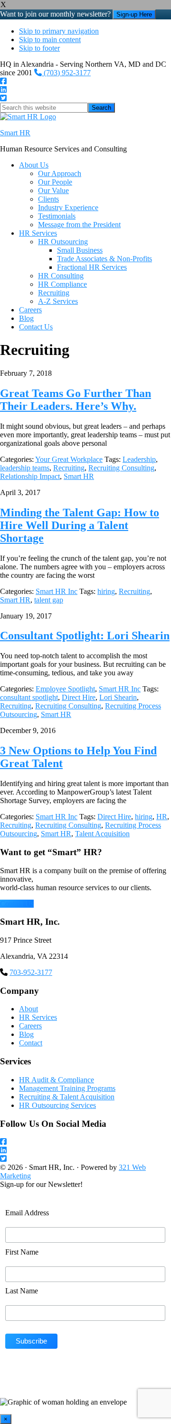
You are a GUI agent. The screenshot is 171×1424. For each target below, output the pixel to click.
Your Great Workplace (69, 459)
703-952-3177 (31, 972)
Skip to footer (39, 48)
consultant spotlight (29, 697)
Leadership (139, 459)
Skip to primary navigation (59, 31)
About (28, 1009)
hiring (106, 591)
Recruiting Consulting (121, 468)
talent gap (48, 600)
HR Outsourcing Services (57, 1105)
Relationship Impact (30, 476)
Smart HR (15, 133)
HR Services (38, 1017)
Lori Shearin (118, 697)
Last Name (21, 1291)
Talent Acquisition (102, 834)
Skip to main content (50, 39)
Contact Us (17, 904)
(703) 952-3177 (66, 73)
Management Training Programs (67, 1088)
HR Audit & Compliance (56, 1080)
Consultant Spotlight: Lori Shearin (85, 635)
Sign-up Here (134, 14)
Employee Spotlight (65, 689)
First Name (21, 1252)
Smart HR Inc (56, 591)
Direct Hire (78, 697)
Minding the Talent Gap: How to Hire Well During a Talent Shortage (79, 525)
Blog (26, 1034)
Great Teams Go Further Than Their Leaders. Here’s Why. (75, 399)
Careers (30, 1026)
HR (161, 817)
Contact (30, 1043)
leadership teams (24, 468)
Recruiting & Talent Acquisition (66, 1097)
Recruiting (69, 468)
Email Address (27, 1213)
